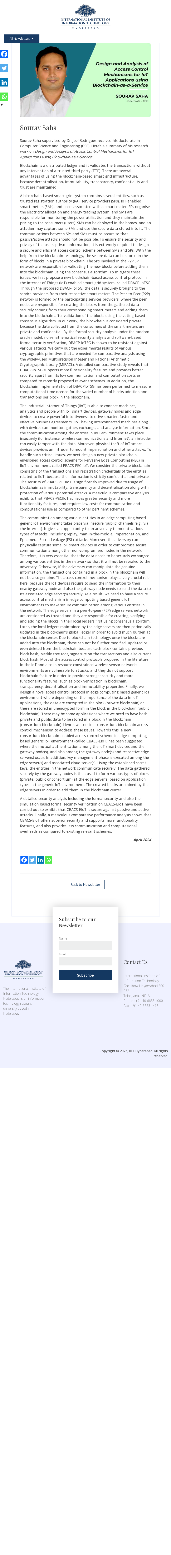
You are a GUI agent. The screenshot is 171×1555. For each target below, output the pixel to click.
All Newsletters (20, 38)
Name (63, 938)
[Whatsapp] (48, 857)
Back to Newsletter (85, 884)
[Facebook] (24, 857)
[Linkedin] (40, 857)
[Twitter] (32, 857)
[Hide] (1, 104)
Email (62, 954)
